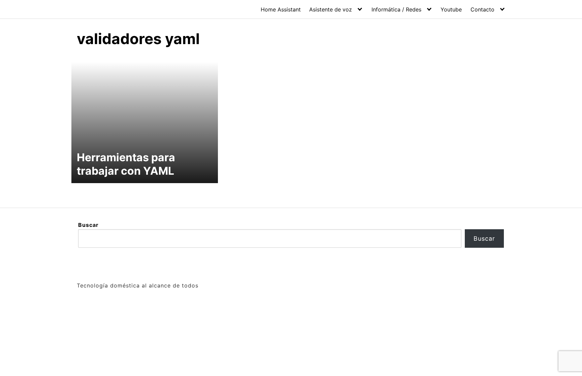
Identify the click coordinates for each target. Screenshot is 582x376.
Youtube (451, 9)
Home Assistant (281, 9)
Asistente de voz (330, 9)
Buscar (88, 224)
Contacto (482, 9)
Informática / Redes (396, 9)
